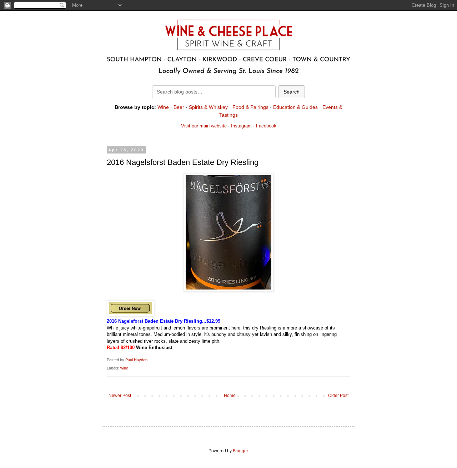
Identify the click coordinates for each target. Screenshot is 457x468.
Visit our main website (204, 126)
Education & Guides (295, 107)
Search (291, 92)
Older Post (338, 395)
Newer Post (120, 395)
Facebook (266, 126)
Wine (163, 107)
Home (230, 395)
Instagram (241, 126)
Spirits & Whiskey (208, 107)
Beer (179, 107)
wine (124, 368)
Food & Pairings (250, 107)
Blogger (240, 450)
